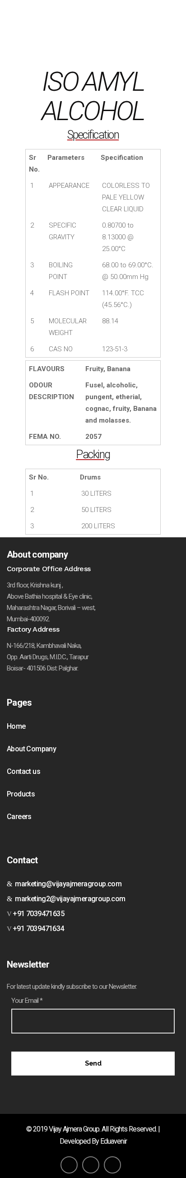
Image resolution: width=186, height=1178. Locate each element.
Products (21, 794)
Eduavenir (113, 1141)
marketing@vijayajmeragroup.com (66, 884)
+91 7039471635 (37, 913)
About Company (31, 749)
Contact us (23, 771)
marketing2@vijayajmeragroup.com (68, 898)
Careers (19, 816)
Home (16, 726)
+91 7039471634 (38, 928)
